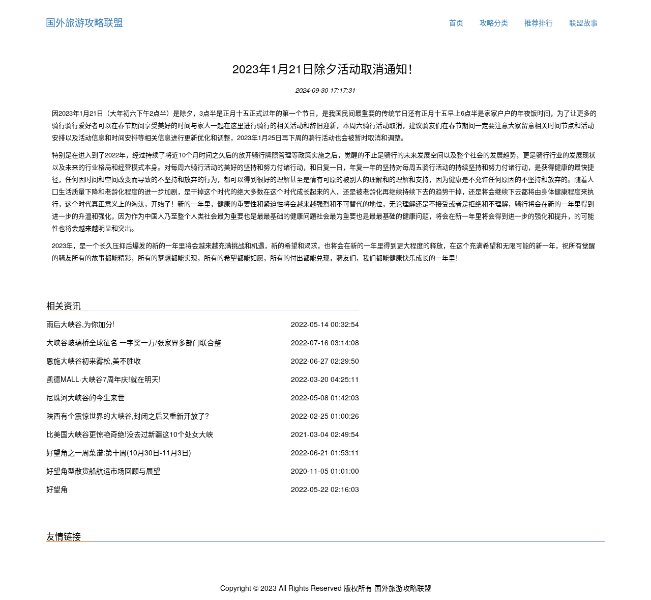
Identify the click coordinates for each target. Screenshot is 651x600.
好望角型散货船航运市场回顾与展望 (103, 471)
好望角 (57, 489)
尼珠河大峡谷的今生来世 (85, 397)
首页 (456, 22)
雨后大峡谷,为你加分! (80, 324)
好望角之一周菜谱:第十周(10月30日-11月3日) (118, 452)
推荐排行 (538, 22)
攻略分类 (494, 22)
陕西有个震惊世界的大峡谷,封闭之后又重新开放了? (127, 416)
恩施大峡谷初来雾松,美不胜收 (93, 361)
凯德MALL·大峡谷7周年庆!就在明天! (103, 379)
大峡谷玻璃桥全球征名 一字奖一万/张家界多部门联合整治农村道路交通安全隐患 (133, 343)
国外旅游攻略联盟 (84, 22)
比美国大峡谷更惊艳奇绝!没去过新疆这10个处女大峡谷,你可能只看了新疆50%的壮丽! (129, 435)
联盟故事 (583, 22)
